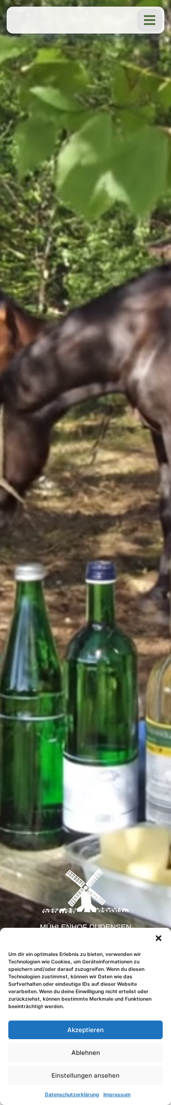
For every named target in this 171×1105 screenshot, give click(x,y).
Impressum (117, 1094)
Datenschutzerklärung (72, 1094)
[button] (158, 938)
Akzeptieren (85, 1030)
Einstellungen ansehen (85, 1075)
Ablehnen (85, 1053)
